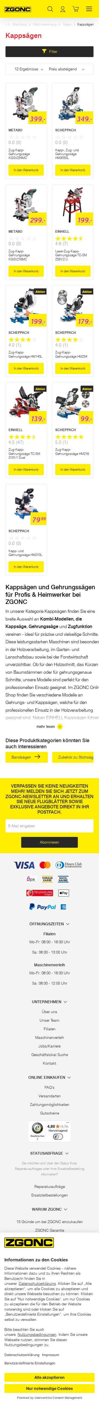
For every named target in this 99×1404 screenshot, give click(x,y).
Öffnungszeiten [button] (47, 924)
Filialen (50, 1029)
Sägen (67, 24)
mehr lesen (46, 726)
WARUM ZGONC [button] (47, 1209)
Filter (52, 51)
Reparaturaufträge (49, 1186)
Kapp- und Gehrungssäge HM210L (25, 553)
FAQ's (49, 1087)
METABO (15, 130)
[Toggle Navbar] (89, 8)
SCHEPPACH (65, 130)
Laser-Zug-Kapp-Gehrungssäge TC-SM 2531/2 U (71, 255)
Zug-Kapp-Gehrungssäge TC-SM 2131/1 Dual (24, 453)
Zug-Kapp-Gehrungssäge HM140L (25, 354)
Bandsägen (22, 757)
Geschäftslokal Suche (49, 1054)
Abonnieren (49, 842)
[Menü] (67, 1124)
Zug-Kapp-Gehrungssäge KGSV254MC (19, 154)
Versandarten (49, 1096)
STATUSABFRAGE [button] (47, 1153)
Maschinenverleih (49, 1037)
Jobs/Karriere (49, 1046)
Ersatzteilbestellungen (49, 1195)
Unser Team (49, 1020)
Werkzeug (20, 24)
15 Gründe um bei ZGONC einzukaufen (49, 1221)
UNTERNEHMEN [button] (47, 1002)
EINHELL (62, 231)
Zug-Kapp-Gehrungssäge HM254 (71, 354)
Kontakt (49, 1063)
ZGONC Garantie (49, 1230)
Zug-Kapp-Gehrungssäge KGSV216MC (19, 255)
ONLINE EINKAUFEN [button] (47, 1077)
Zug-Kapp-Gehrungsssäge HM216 (72, 451)
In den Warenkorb (26, 170)
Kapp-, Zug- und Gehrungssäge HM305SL (67, 154)
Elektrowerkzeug (45, 24)
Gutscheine (49, 1113)
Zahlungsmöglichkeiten (49, 1104)
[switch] (58, 1137)
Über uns (49, 1012)
